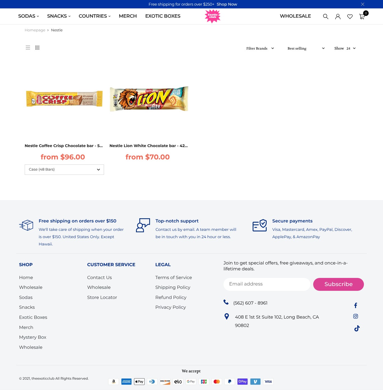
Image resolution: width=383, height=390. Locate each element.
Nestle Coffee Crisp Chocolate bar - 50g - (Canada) (76, 145)
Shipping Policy (172, 288)
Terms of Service (173, 277)
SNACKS (57, 16)
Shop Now (227, 4)
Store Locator (102, 297)
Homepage (35, 30)
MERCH (128, 16)
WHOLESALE (295, 16)
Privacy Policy (170, 307)
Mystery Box (32, 337)
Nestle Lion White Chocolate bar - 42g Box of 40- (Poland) (169, 145)
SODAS (26, 16)
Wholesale (31, 288)
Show (339, 48)
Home (26, 277)
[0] (362, 16)
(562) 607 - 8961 (250, 303)
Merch (26, 327)
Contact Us (99, 277)
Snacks (27, 307)
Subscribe (338, 284)
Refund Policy (170, 297)
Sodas (26, 297)
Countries (93, 16)
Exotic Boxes (162, 16)
